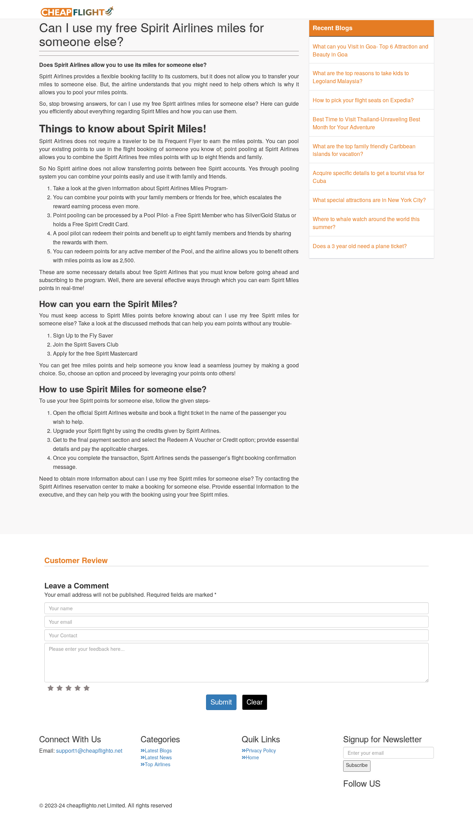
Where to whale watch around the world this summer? (366, 223)
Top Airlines (157, 764)
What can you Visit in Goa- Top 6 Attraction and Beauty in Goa (370, 50)
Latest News (158, 757)
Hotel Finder (417, 12)
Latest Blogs (158, 750)
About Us (267, 12)
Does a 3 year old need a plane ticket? (360, 246)
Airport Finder (310, 12)
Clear (255, 702)
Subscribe (357, 764)
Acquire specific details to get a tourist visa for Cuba (368, 177)
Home (236, 12)
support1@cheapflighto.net (89, 750)
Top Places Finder (365, 12)
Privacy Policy (261, 750)
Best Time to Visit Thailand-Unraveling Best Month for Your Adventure (366, 123)
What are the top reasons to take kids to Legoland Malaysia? (361, 77)
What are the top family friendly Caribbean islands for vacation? (364, 150)
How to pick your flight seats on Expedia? (363, 100)
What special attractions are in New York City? (369, 200)
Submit (221, 702)
